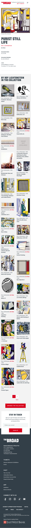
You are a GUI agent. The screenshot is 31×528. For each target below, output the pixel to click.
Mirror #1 (3, 298)
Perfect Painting (21, 255)
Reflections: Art (21, 114)
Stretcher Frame (21, 195)
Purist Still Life (20, 134)
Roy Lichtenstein (6, 45)
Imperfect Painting (3, 315)
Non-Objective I (21, 279)
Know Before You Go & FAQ (10, 477)
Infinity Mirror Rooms (8, 475)
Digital (26, 506)
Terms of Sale (14, 515)
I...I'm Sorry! (4, 341)
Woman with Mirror (21, 98)
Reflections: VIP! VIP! (22, 238)
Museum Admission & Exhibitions (11, 462)
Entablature (4, 149)
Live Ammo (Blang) (21, 297)
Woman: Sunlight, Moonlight (21, 174)
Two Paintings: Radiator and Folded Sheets (7, 196)
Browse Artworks (7, 489)
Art (5, 485)
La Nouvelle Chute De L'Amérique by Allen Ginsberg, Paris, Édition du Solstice (22, 156)
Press (12, 509)
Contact (20, 509)
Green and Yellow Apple (23, 338)
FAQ (17, 509)
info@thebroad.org (8, 452)
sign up (15, 430)
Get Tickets (20, 3)
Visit (5, 470)
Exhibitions (6, 487)
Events (5, 464)
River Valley (4, 232)
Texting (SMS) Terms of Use (21, 515)
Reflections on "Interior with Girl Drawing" (5, 250)
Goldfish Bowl (20, 366)
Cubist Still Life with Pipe (23, 383)
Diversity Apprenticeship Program (12, 506)
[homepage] (6, 3)
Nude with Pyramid (6, 274)
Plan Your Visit (7, 473)
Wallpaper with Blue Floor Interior (6, 135)
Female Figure (5, 390)
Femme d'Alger (5, 364)
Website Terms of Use (7, 515)
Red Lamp (3, 119)
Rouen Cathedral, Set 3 (5, 213)
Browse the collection (15, 405)
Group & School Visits (8, 479)
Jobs (6, 509)
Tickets (7, 460)
